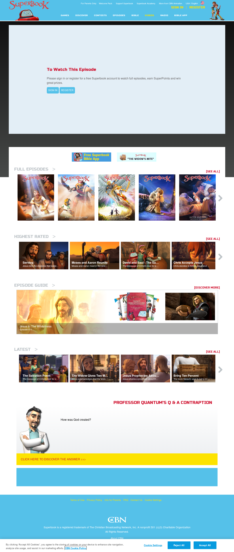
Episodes (119, 15)
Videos (149, 15)
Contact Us (136, 500)
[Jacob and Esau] (199, 197)
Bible (135, 15)
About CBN (117, 538)
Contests (100, 15)
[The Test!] (159, 197)
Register (197, 7)
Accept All (205, 545)
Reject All (178, 545)
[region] (117, 545)
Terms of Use (77, 500)
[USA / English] (195, 0)
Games (65, 15)
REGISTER (67, 90)
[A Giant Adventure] (78, 197)
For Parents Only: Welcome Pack (96, 3)
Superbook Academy (146, 3)
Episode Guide (34, 285)
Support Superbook (124, 3)
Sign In (177, 7)
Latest (26, 349)
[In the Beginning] (118, 197)
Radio (164, 15)
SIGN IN (52, 90)
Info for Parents (113, 500)
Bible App (180, 15)
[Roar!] (38, 197)
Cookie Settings (153, 500)
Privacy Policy (94, 500)
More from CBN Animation (170, 3)
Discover (81, 15)
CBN (118, 521)
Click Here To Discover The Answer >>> (53, 459)
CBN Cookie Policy (75, 548)
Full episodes (34, 169)
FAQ (125, 500)
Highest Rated (35, 236)
